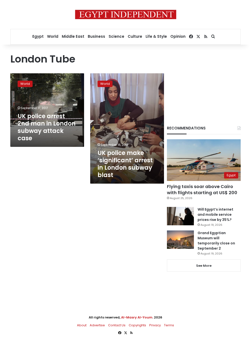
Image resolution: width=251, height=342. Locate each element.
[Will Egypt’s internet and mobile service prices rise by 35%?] (180, 216)
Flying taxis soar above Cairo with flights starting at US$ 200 (202, 189)
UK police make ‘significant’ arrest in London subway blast (125, 164)
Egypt (38, 36)
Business (96, 36)
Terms (169, 325)
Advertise (97, 325)
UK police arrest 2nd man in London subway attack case (46, 127)
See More (204, 265)
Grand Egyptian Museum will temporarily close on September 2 (216, 240)
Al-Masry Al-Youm (136, 317)
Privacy (155, 325)
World (52, 36)
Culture (135, 36)
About (82, 325)
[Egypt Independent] (125, 14)
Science (116, 36)
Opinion (178, 36)
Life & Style (156, 36)
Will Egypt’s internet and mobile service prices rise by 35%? (215, 214)
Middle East (73, 36)
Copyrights (137, 325)
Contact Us (117, 325)
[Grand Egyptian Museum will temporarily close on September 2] (180, 239)
